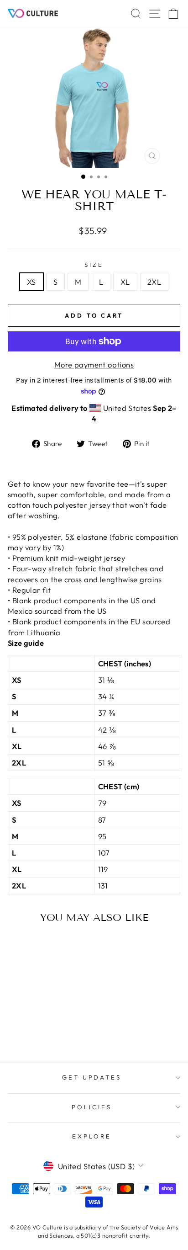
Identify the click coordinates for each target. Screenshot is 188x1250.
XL (125, 282)
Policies (92, 1107)
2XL (154, 282)
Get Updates (92, 1077)
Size (94, 264)
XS (31, 282)
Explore (91, 1136)
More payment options (94, 364)
